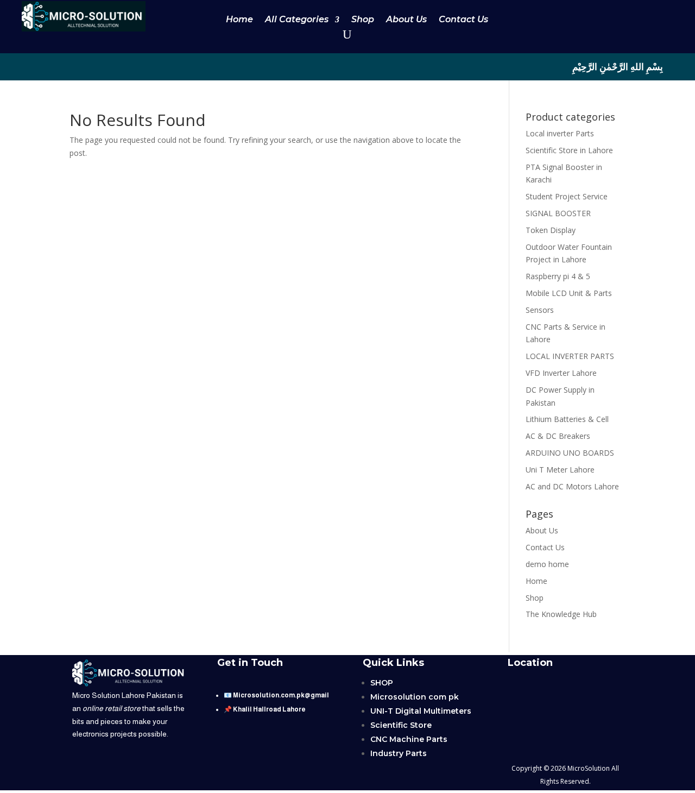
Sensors (540, 310)
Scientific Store (401, 725)
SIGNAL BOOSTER (558, 213)
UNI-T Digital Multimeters (420, 711)
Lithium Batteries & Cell (567, 419)
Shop (362, 20)
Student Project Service (567, 196)
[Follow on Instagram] (104, 66)
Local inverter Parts (560, 133)
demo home (547, 564)
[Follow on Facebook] (82, 66)
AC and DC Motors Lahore (572, 486)
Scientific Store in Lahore (569, 150)
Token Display (551, 230)
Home (239, 20)
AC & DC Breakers (558, 436)
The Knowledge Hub (561, 614)
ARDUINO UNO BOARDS (570, 453)
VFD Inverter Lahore (561, 373)
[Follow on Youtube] (39, 66)
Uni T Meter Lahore (560, 469)
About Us (406, 20)
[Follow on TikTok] (61, 66)
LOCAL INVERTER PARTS (570, 356)
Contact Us (463, 20)
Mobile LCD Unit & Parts (569, 293)
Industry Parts (398, 753)
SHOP (381, 683)
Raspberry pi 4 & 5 (558, 276)
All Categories (296, 20)
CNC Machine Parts (408, 739)
